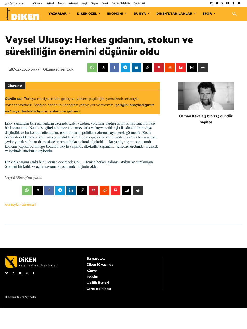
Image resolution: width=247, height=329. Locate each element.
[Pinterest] (159, 67)
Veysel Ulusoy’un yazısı (23, 177)
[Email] (192, 67)
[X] (103, 67)
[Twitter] (222, 3)
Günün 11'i (29, 204)
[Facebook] (233, 3)
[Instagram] (211, 3)
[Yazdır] (203, 67)
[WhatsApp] (92, 67)
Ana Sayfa (12, 204)
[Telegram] (125, 67)
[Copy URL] (147, 67)
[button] (234, 14)
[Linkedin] (136, 67)
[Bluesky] (217, 3)
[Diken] (22, 14)
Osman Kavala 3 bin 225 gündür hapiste (206, 119)
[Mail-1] (239, 3)
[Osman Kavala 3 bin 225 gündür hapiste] (206, 96)
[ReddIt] (170, 67)
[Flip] (181, 67)
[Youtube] (228, 3)
